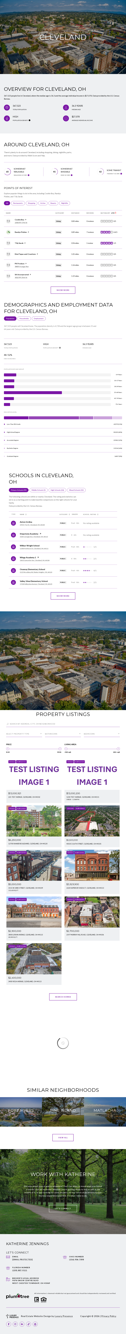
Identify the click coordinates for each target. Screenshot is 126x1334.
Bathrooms (51, 734)
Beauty (54, 203)
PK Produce (19, 264)
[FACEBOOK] (8, 1324)
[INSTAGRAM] (15, 1324)
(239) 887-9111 (19, 1270)
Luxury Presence (64, 1316)
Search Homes (63, 997)
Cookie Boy (19, 220)
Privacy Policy (108, 1316)
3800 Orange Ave (22, 266)
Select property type (17, 734)
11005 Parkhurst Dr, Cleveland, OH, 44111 (34, 548)
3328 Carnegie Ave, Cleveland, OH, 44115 (34, 537)
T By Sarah (19, 243)
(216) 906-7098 (76, 1259)
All (8, 203)
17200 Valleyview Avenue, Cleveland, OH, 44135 (36, 584)
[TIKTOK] (28, 1324)
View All (63, 1138)
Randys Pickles (21, 232)
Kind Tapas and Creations (25, 254)
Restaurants (19, 203)
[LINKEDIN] (21, 1324)
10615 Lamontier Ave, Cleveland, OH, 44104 (34, 560)
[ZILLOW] (35, 1324)
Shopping (32, 203)
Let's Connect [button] (63, 1208)
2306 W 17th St (21, 223)
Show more (63, 290)
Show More (63, 596)
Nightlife (65, 203)
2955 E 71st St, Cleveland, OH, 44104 (32, 525)
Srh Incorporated (22, 274)
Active (43, 203)
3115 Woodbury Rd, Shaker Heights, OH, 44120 (36, 572)
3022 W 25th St (21, 277)
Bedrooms (89, 734)
